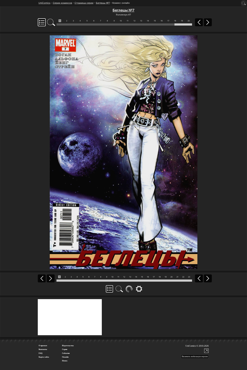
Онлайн (65, 357)
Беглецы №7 (103, 2)
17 (168, 21)
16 (162, 21)
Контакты (43, 349)
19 (182, 21)
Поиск (64, 361)
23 (189, 277)
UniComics (44, 2)
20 (189, 21)
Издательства (68, 345)
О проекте (43, 345)
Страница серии (84, 2)
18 (175, 21)
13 (141, 21)
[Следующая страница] (123, 151)
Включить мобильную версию (195, 356)
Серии (64, 349)
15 (155, 21)
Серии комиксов (62, 2)
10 (121, 21)
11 (127, 21)
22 (183, 277)
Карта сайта (44, 357)
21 (177, 277)
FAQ (40, 353)
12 (134, 21)
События (66, 353)
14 (148, 21)
